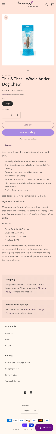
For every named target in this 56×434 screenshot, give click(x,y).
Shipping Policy (11, 369)
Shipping (5, 94)
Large (7, 103)
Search (8, 346)
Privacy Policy (11, 375)
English (27, 411)
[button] (3, 5)
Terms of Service (12, 381)
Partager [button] (9, 145)
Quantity (5, 110)
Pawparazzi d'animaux (24, 429)
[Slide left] (22, 70)
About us (9, 333)
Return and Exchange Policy (17, 363)
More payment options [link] (28, 139)
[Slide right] (34, 70)
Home (8, 339)
